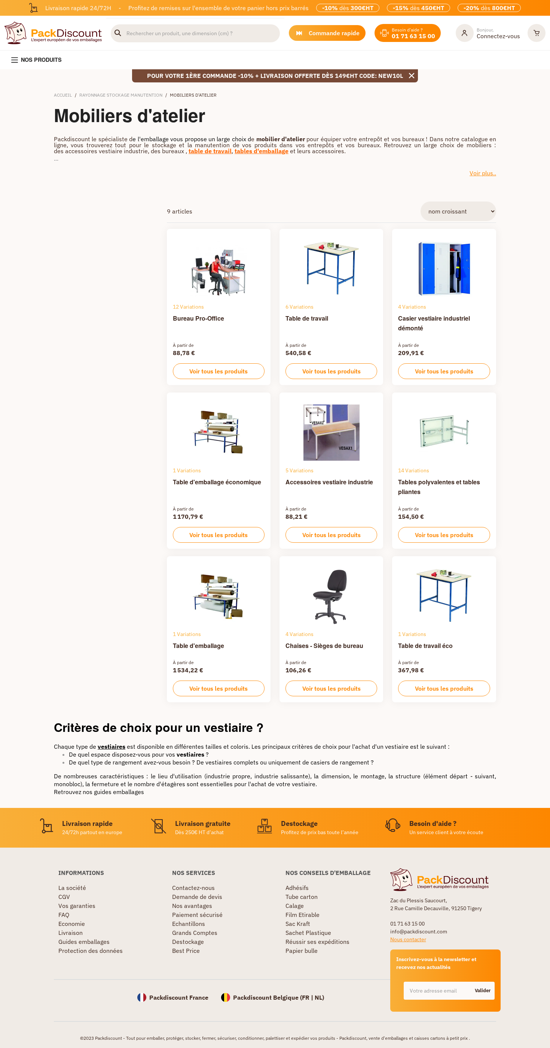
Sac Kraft (297, 923)
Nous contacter (408, 939)
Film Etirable (302, 914)
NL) (319, 997)
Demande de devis (197, 896)
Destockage (188, 941)
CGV (64, 896)
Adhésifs (297, 887)
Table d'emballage (198, 645)
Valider (483, 990)
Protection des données (90, 950)
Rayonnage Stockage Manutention (120, 95)
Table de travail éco (425, 645)
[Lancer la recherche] (118, 33)
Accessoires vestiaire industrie (329, 482)
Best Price (186, 950)
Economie (71, 923)
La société (72, 887)
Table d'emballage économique (217, 482)
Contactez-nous (193, 887)
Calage (294, 905)
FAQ (63, 914)
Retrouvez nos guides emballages (99, 792)
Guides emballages (84, 941)
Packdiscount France (178, 997)
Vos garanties (76, 905)
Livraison (70, 932)
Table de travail (306, 318)
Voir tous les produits (218, 371)
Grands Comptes (194, 932)
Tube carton (301, 896)
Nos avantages (192, 905)
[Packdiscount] (53, 32)
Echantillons (188, 923)
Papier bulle (301, 950)
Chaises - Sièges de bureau (324, 645)
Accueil (63, 95)
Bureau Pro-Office (198, 318)
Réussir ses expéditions (317, 941)
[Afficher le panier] (537, 33)
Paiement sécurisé (197, 914)
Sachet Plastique (308, 932)
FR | (308, 997)
